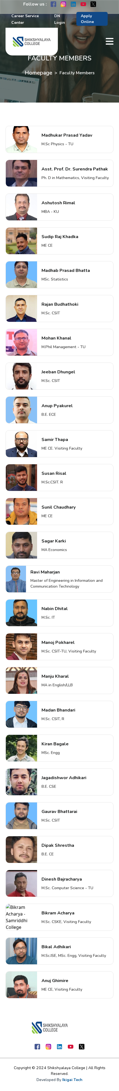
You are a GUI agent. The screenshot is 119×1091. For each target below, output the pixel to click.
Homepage (38, 73)
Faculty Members (77, 73)
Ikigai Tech (72, 1079)
